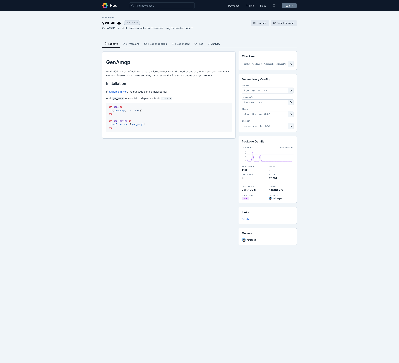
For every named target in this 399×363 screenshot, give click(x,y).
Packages (234, 5)
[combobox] (162, 5)
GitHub (245, 219)
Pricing (250, 5)
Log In (289, 5)
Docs (263, 5)
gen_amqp (111, 22)
